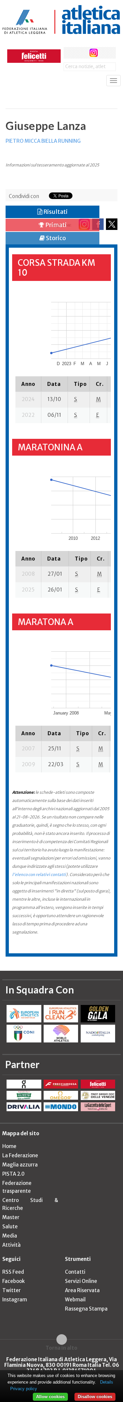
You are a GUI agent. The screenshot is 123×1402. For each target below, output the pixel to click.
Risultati (55, 211)
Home (9, 1146)
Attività (11, 1245)
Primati (55, 225)
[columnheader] (28, 383)
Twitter (11, 1290)
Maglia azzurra (20, 1165)
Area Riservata (82, 1290)
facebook (69, 53)
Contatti (75, 1272)
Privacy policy (23, 1388)
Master (10, 1217)
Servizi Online (81, 1281)
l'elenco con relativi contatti (39, 874)
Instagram (14, 1299)
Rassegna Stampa (86, 1309)
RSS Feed (13, 1272)
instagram (94, 53)
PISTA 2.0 (13, 1174)
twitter (81, 53)
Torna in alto (61, 1348)
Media (9, 1236)
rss (106, 53)
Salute (10, 1226)
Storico (55, 238)
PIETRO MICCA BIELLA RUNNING (43, 141)
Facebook (13, 1281)
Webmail (75, 1299)
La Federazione (20, 1155)
